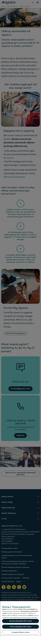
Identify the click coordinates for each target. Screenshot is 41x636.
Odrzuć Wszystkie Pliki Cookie (20, 627)
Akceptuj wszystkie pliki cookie (20, 621)
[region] (20, 618)
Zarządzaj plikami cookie (20, 632)
